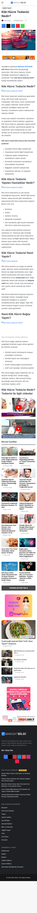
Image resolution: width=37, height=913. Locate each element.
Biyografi (4, 807)
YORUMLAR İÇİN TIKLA (18, 588)
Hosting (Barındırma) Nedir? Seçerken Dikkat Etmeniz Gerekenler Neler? (15, 795)
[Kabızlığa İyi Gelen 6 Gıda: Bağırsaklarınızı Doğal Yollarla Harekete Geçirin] (9, 451)
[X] (8, 26)
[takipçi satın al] (18, 58)
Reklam (3, 857)
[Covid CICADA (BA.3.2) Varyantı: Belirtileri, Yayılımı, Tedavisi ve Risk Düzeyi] (27, 566)
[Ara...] (35, 3)
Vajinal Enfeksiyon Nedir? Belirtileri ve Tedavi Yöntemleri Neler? (26, 506)
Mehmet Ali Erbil (24, 67)
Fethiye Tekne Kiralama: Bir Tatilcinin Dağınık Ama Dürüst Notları (15, 780)
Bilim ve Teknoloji (6, 827)
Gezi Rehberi (5, 820)
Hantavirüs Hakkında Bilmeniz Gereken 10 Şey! (9, 505)
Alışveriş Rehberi (6, 824)
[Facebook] (4, 26)
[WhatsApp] (23, 26)
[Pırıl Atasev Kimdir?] (6, 662)
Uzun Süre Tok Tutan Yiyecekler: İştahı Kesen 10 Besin (9, 551)
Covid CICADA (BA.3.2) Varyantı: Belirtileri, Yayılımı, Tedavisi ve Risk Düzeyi (26, 576)
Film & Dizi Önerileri (7, 811)
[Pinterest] (18, 26)
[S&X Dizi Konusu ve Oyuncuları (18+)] (6, 653)
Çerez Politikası (6, 863)
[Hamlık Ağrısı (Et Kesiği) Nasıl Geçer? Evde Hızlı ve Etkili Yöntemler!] (27, 518)
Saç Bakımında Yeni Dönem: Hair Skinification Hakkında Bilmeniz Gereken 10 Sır (8, 529)
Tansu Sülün (7, 20)
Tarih (3, 833)
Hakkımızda (5, 851)
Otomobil (4, 840)
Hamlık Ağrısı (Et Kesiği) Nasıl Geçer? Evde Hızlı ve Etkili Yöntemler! (26, 528)
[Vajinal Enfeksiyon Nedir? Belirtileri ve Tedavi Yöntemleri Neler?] (27, 496)
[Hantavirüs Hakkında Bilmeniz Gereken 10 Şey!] (9, 496)
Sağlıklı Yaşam (7, 8)
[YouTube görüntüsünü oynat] (18, 407)
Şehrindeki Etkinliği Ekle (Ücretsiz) (12, 867)
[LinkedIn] (13, 26)
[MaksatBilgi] (18, 2)
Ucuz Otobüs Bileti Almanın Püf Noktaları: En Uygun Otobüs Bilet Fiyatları (15, 790)
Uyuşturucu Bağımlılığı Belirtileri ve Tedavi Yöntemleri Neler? (27, 460)
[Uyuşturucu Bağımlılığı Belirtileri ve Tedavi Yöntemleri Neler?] (27, 451)
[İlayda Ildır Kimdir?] (6, 679)
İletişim (3, 854)
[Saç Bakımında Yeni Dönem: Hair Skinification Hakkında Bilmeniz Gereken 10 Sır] (9, 518)
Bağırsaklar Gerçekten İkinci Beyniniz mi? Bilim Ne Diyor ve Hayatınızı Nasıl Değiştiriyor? (27, 552)
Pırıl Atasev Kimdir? (20, 659)
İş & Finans (4, 836)
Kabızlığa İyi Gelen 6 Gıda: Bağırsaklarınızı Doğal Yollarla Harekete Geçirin (9, 460)
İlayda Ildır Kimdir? (20, 677)
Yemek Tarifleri (6, 817)
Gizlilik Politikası (6, 860)
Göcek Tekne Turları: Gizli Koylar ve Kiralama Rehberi (15, 774)
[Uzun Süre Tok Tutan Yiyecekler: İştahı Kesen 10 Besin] (9, 542)
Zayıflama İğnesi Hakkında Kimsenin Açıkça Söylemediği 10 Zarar (8, 482)
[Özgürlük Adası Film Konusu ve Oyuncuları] (6, 671)
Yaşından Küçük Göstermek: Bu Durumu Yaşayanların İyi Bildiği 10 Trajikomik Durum (27, 483)
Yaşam (3, 814)
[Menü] (2, 3)
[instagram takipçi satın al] (18, 718)
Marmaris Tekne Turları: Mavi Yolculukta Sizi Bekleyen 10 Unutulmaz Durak (15, 785)
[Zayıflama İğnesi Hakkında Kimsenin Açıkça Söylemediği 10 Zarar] (9, 473)
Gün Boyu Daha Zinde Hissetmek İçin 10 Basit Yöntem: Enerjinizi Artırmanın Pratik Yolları (9, 576)
